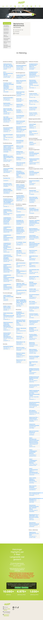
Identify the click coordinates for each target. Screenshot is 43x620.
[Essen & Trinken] (12, 6)
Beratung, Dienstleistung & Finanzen (7, 46)
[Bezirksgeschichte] (37, 6)
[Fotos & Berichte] (33, 6)
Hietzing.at (21, 2)
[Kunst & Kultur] (16, 6)
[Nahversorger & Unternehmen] (24, 6)
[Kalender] (28, 6)
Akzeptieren (17, 587)
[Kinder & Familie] (4, 6)
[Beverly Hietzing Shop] (41, 6)
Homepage (17, 33)
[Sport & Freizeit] (8, 6)
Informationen (25, 587)
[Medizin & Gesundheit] (20, 6)
